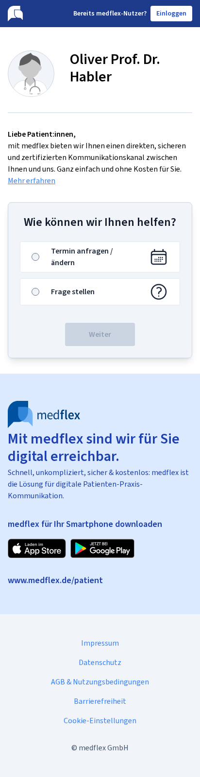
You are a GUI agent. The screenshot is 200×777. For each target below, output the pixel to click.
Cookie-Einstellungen (100, 720)
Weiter (100, 334)
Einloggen (171, 13)
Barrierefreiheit (100, 701)
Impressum (100, 643)
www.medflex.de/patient (55, 580)
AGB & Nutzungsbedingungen (100, 682)
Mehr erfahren (31, 180)
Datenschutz (100, 662)
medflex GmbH (104, 748)
